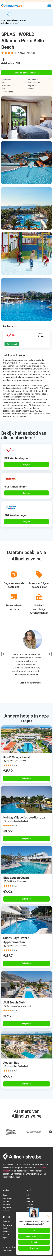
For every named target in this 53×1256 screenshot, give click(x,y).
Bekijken (26, 464)
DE (10, 1247)
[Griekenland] (3, 59)
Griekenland (8, 63)
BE (4, 1247)
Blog (4, 1250)
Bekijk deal (12, 344)
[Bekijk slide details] (11, 1132)
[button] (49, 5)
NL (6, 1247)
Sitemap (9, 1250)
